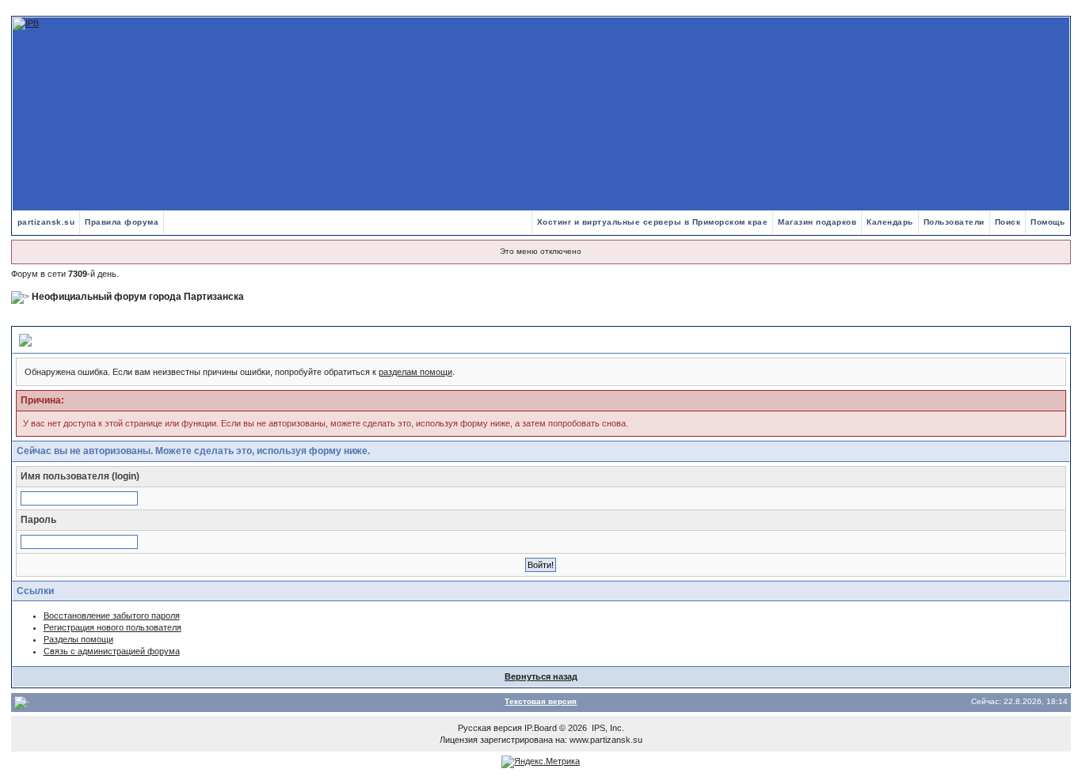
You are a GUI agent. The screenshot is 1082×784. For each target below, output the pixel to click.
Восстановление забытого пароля (112, 615)
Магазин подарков (817, 222)
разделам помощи (415, 372)
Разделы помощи (78, 639)
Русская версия (490, 728)
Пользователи (954, 222)
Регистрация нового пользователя (112, 627)
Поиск (1008, 222)
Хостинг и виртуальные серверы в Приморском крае (652, 222)
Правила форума (121, 222)
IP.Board (540, 728)
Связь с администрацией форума (112, 651)
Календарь (890, 222)
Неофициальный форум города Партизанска (138, 296)
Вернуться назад (541, 676)
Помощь (1048, 222)
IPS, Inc (607, 728)
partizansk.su (46, 222)
